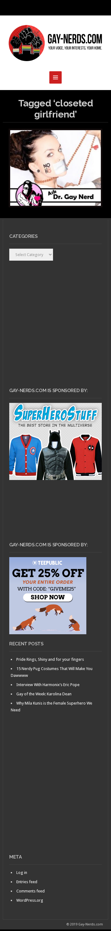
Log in (21, 872)
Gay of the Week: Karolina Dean (44, 694)
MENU (55, 8)
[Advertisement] (55, 794)
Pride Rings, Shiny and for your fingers (50, 659)
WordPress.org (29, 900)
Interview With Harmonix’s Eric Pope (48, 684)
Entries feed (26, 881)
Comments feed (30, 891)
